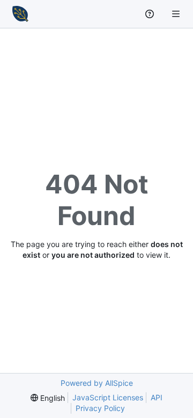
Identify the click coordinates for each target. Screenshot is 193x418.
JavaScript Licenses (107, 397)
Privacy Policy (100, 408)
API (156, 397)
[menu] (48, 397)
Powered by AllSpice (97, 382)
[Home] (20, 14)
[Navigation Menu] (177, 14)
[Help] (151, 14)
